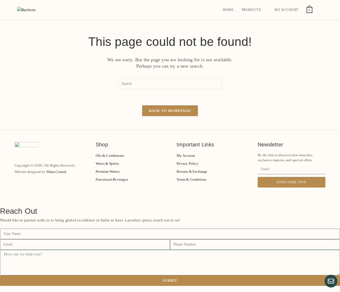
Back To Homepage (170, 111)
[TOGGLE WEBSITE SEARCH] (321, 10)
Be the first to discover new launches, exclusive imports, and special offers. (285, 157)
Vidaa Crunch (56, 172)
